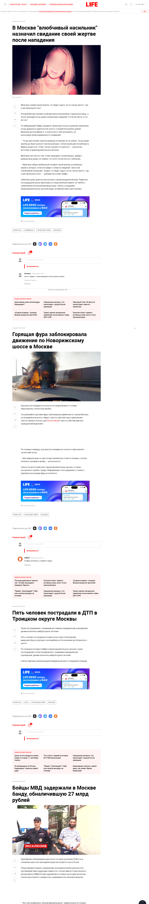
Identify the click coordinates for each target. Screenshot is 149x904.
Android (55, 420)
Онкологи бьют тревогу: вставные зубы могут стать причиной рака (84, 314)
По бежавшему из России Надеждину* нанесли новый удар (26, 768)
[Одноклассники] (55, 244)
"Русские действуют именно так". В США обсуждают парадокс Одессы (26, 582)
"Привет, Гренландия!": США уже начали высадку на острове (26, 593)
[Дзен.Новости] (35, 244)
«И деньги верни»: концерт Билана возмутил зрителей (26, 313)
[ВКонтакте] (50, 244)
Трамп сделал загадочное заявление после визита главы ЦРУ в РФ (56, 314)
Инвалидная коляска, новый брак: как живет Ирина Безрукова (84, 768)
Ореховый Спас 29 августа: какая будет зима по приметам (84, 304)
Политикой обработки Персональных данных (55, 11)
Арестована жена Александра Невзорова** (27, 303)
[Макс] (40, 244)
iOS (48, 420)
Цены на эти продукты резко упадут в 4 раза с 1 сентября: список (27, 757)
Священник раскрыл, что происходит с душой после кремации (54, 304)
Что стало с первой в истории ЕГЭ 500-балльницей (56, 756)
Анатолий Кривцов (29, 221)
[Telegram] (45, 244)
